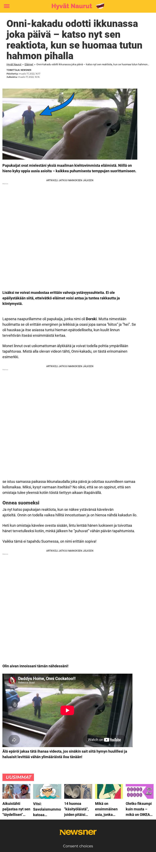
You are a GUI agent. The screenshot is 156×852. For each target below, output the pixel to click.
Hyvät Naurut (13, 64)
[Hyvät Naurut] (76, 6)
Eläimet (29, 64)
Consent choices (78, 846)
